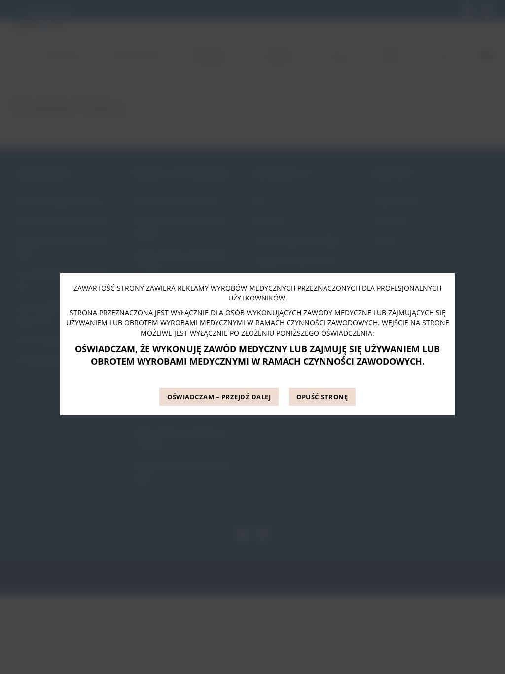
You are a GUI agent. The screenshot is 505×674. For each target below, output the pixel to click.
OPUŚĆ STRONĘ (322, 396)
